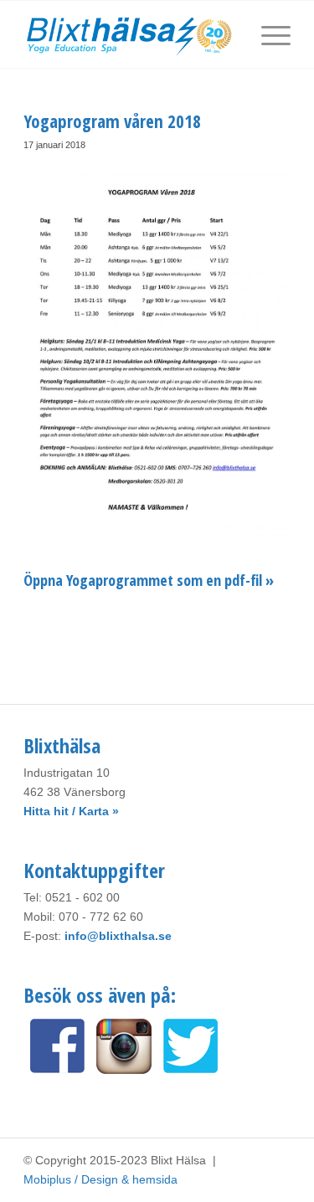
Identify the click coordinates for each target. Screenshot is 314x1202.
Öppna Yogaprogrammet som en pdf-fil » (148, 580)
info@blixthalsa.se (118, 936)
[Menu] (268, 34)
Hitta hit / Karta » (71, 811)
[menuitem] (268, 34)
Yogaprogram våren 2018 (112, 121)
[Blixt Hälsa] (130, 34)
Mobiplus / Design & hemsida (100, 1179)
